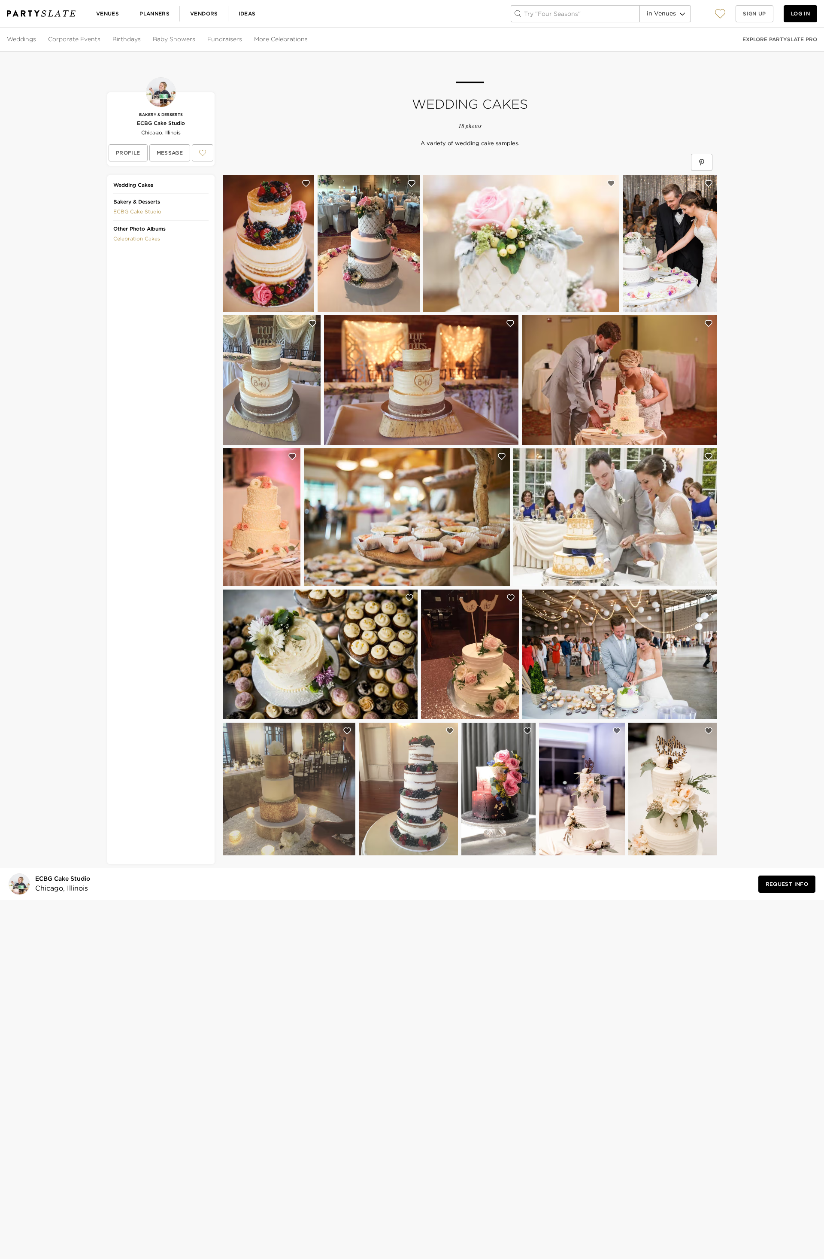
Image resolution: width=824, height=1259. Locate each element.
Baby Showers (174, 39)
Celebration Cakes (136, 238)
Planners (154, 13)
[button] (720, 13)
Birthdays (126, 39)
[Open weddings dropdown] (37, 39)
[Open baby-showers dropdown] (196, 39)
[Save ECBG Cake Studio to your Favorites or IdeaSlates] (202, 152)
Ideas (247, 13)
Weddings (21, 39)
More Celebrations (281, 39)
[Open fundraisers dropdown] (243, 39)
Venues (107, 13)
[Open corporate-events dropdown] (101, 39)
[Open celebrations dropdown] (308, 39)
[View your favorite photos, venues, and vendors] (720, 14)
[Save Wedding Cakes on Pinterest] (701, 162)
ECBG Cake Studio (161, 123)
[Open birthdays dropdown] (141, 39)
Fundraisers (224, 39)
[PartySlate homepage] (41, 13)
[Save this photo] (306, 183)
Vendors (204, 13)
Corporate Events (74, 39)
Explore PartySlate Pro (779, 39)
